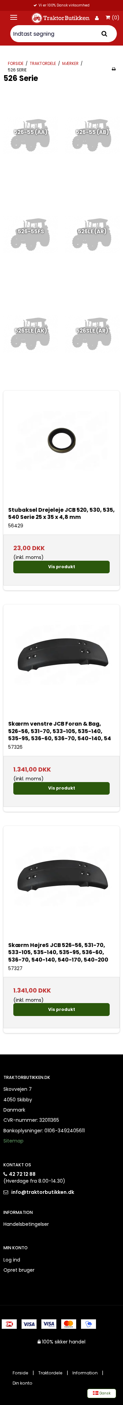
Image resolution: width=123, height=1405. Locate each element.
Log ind (11, 1259)
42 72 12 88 (22, 1174)
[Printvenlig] (113, 69)
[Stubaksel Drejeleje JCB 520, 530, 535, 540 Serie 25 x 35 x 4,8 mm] (61, 448)
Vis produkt (61, 567)
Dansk (104, 1393)
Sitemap (13, 1140)
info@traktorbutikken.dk (42, 1192)
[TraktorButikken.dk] (61, 18)
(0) (116, 18)
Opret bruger (19, 1270)
